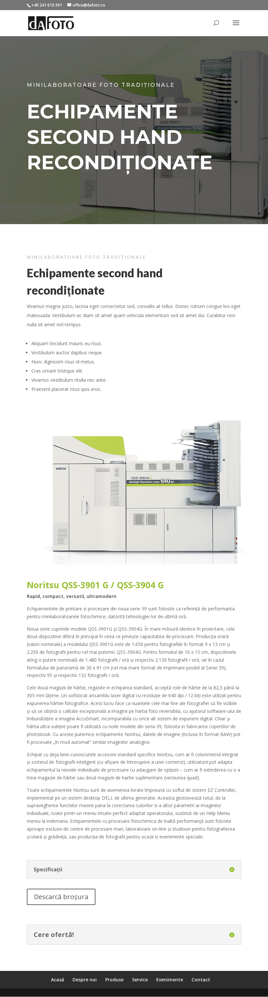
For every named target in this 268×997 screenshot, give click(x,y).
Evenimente (169, 979)
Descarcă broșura (61, 896)
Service (140, 979)
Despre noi (85, 979)
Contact (201, 979)
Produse (114, 979)
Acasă (57, 979)
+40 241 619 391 (46, 5)
